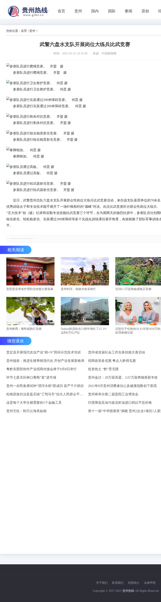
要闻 (128, 11)
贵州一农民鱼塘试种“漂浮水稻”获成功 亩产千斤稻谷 (45, 386)
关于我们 (102, 582)
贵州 (78, 11)
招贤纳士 (134, 582)
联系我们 (118, 582)
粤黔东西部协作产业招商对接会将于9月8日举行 (41, 369)
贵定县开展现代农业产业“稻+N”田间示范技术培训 (43, 352)
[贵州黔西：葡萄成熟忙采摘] (30, 311)
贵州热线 (128, 590)
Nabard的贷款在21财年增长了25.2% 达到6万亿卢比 (83, 330)
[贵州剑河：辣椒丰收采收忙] (85, 271)
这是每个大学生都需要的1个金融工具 (34, 402)
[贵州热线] (29, 16)
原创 (145, 11)
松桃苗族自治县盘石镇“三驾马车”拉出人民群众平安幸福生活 (45, 394)
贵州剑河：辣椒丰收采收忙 (78, 289)
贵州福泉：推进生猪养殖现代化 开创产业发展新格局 (45, 360)
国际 (112, 11)
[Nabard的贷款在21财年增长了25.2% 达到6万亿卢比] (85, 311)
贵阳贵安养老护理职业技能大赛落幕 (29, 289)
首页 (61, 11)
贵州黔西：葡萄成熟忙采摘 (24, 328)
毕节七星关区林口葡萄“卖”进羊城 (31, 377)
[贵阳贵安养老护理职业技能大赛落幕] (30, 271)
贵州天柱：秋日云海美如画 (26, 411)
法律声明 (150, 582)
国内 (95, 11)
